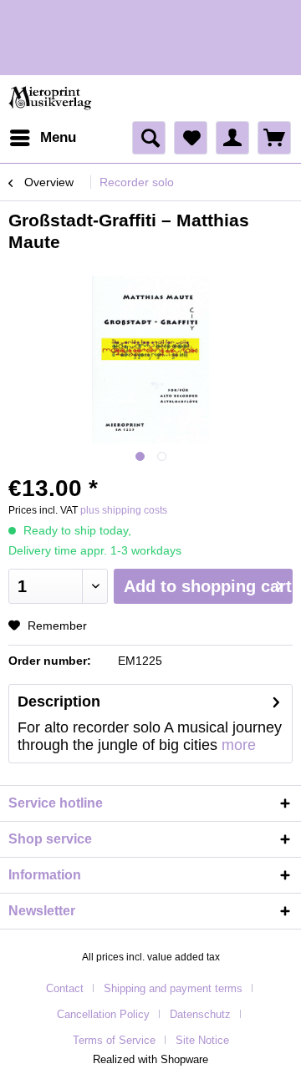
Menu (58, 137)
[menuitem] (42, 138)
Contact (65, 988)
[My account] (232, 138)
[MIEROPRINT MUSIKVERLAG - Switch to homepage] (51, 98)
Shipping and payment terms (173, 988)
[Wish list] (190, 138)
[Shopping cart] (274, 138)
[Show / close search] (149, 138)
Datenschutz (200, 1014)
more (239, 745)
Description (59, 701)
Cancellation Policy (103, 1014)
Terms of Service (114, 1040)
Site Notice (202, 1040)
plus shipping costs (123, 510)
